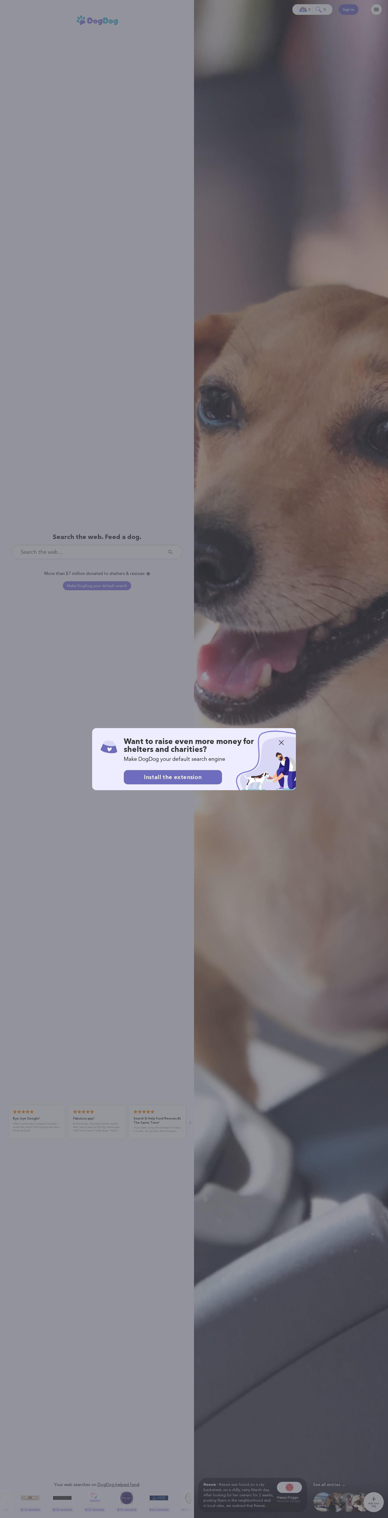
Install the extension (173, 777)
